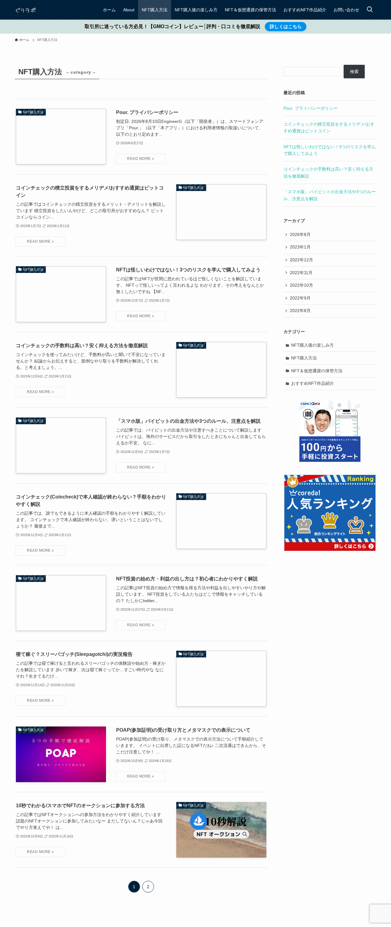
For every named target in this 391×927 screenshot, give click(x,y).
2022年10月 (301, 285)
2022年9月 (300, 298)
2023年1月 (300, 247)
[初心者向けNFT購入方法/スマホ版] (26, 10)
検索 (354, 71)
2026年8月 (300, 234)
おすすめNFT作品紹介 (312, 383)
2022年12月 (301, 259)
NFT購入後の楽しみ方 (312, 345)
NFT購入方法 (304, 357)
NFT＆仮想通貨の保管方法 (316, 370)
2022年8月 (300, 310)
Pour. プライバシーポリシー (310, 108)
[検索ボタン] (369, 10)
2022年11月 (301, 272)
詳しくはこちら (286, 26)
